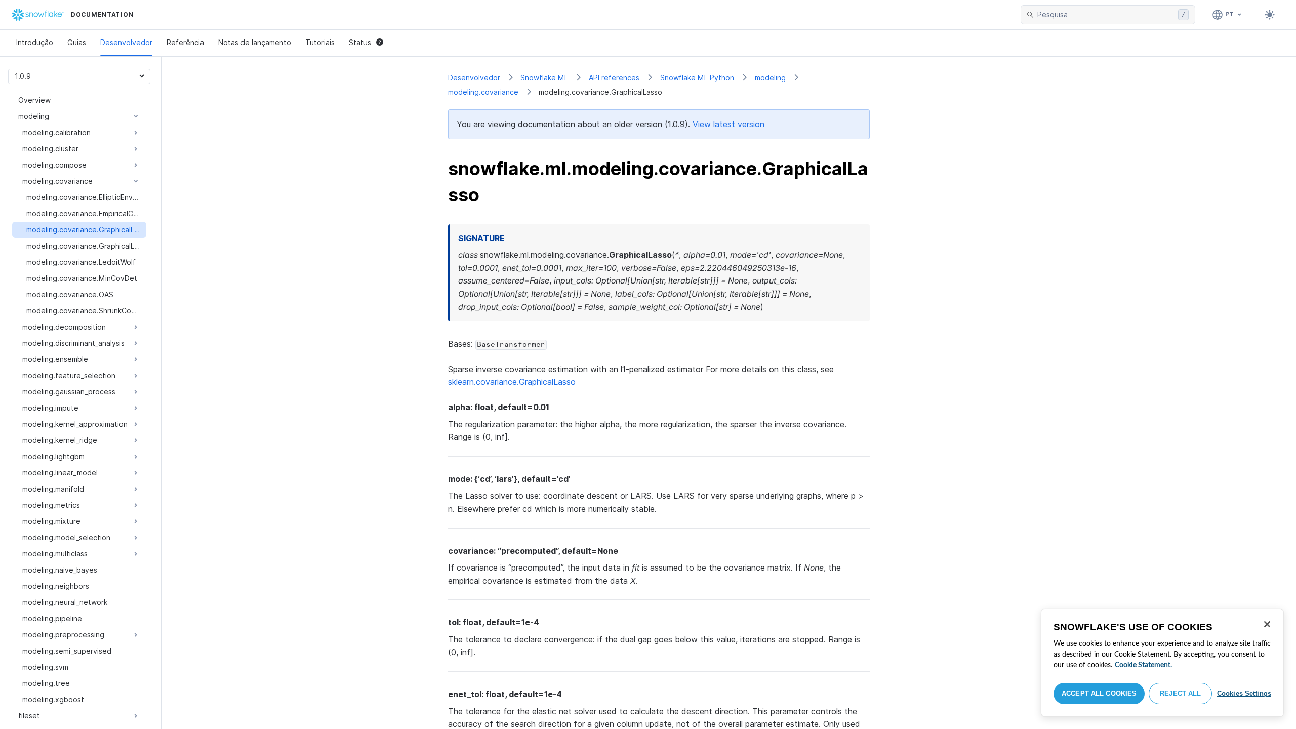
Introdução (34, 42)
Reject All (1180, 693)
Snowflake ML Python (697, 77)
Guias (76, 42)
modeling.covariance (483, 92)
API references (614, 77)
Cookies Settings (1244, 693)
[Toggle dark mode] (1270, 15)
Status (360, 42)
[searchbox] (1105, 15)
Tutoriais (320, 42)
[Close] (1267, 624)
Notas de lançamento (254, 42)
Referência (185, 42)
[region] (1162, 663)
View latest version (728, 124)
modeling (770, 77)
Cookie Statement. (1143, 665)
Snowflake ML (544, 77)
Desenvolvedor (126, 42)
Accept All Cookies (1099, 693)
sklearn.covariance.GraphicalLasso (512, 382)
